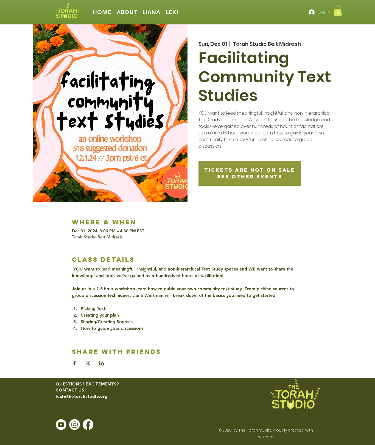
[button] (127, 12)
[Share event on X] (88, 363)
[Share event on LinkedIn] (101, 363)
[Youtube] (61, 424)
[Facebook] (88, 424)
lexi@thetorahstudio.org (81, 396)
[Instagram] (74, 424)
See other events (249, 176)
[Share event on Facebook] (74, 363)
